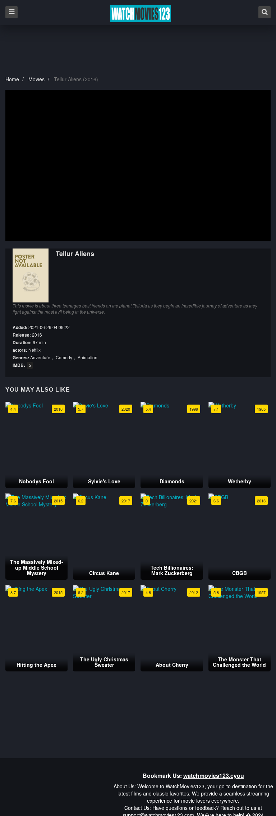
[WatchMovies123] (140, 14)
